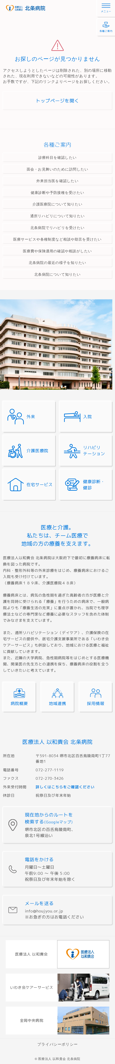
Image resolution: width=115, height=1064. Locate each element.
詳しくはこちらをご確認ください (65, 787)
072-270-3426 (50, 778)
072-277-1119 (50, 770)
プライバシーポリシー (57, 1044)
